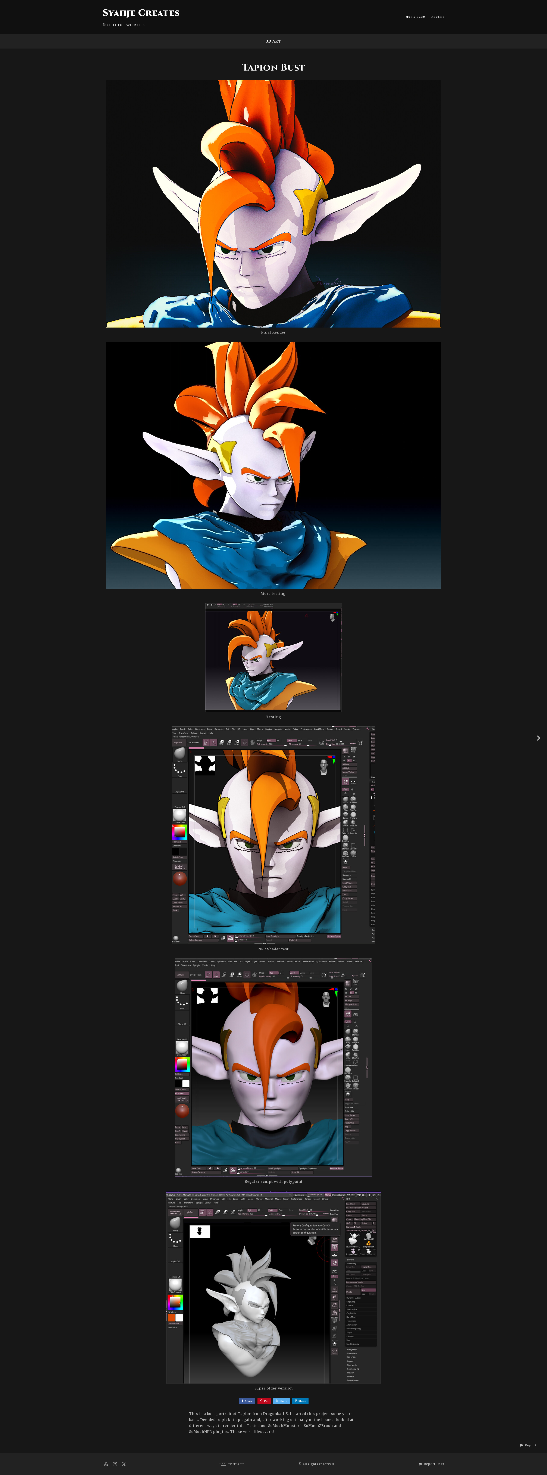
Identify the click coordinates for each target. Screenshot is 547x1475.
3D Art (273, 41)
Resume (437, 17)
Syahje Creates (141, 13)
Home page (415, 17)
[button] (528, 1445)
